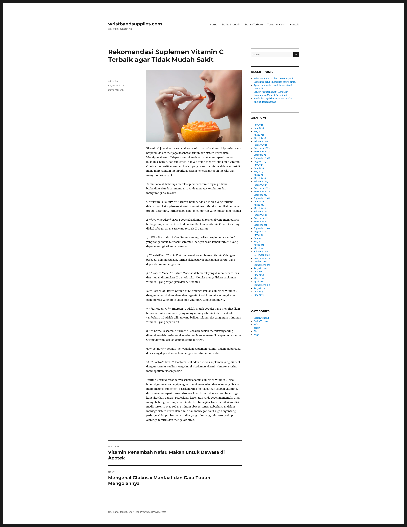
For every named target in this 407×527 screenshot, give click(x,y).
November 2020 (262, 258)
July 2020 (258, 271)
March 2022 (260, 208)
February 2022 (261, 211)
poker (257, 328)
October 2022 (260, 195)
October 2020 (260, 261)
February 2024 (261, 141)
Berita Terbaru (254, 24)
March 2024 (260, 138)
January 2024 (260, 145)
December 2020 (262, 255)
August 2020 (260, 268)
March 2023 (260, 178)
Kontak (294, 24)
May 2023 (258, 171)
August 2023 (260, 161)
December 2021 (261, 218)
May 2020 (259, 278)
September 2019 (262, 285)
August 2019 (260, 288)
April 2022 (259, 205)
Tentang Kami (276, 24)
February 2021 (261, 251)
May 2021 (258, 241)
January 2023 (260, 185)
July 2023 (258, 165)
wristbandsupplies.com (135, 24)
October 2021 (260, 225)
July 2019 (258, 291)
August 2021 (260, 231)
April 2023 (259, 175)
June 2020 (259, 275)
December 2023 (261, 148)
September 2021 (262, 228)
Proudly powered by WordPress (150, 512)
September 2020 (262, 265)
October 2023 (260, 155)
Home (213, 24)
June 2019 (259, 295)
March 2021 (260, 248)
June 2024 (259, 128)
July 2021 (258, 235)
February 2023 (261, 181)
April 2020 (259, 281)
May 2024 (259, 131)
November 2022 (262, 191)
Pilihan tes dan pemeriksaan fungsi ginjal (275, 82)
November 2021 (261, 221)
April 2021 (259, 245)
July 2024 (258, 124)
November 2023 (262, 151)
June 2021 (259, 238)
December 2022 (262, 188)
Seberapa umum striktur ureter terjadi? (273, 78)
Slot (256, 331)
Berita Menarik (231, 24)
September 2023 (262, 158)
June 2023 (259, 168)
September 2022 (262, 198)
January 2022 (260, 215)
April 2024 (259, 134)
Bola (256, 324)
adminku (113, 81)
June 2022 (259, 201)
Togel (256, 334)
